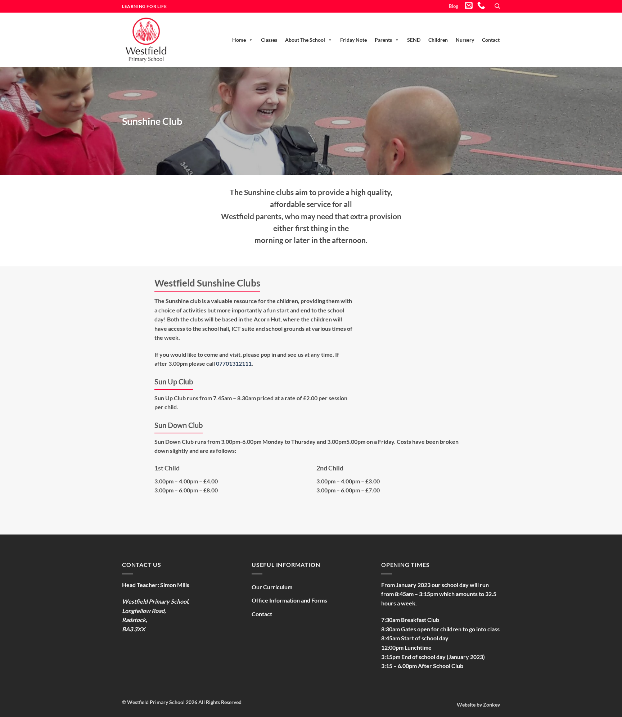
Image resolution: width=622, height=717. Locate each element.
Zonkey (491, 705)
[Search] (497, 6)
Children (438, 40)
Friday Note (353, 40)
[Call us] (481, 5)
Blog (453, 6)
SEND (413, 40)
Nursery (465, 40)
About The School (305, 40)
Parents (383, 40)
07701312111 (234, 363)
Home (239, 40)
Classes (269, 40)
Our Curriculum (272, 586)
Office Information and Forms (289, 600)
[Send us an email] (469, 5)
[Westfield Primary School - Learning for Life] (154, 40)
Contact (491, 40)
